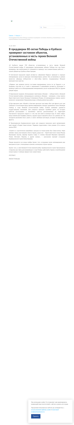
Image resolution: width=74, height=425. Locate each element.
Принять (36, 416)
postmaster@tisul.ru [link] (46, 22)
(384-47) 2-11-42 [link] (31, 22)
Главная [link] (11, 35)
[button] (41, 27)
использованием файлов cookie (41, 410)
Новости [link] (17, 35)
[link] (11, 25)
